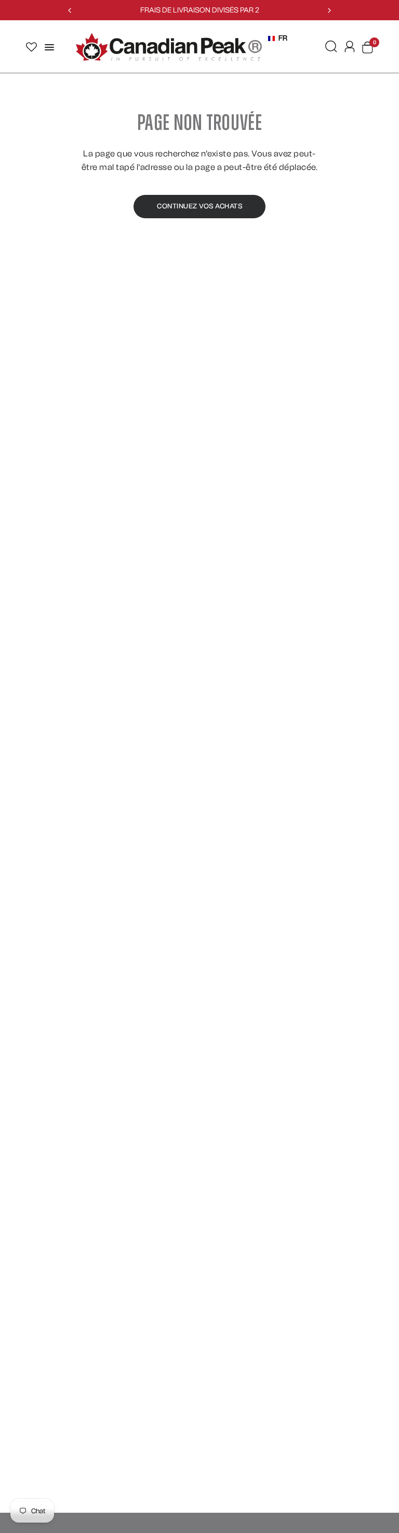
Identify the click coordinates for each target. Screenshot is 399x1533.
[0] (365, 47)
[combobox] (277, 38)
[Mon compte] (349, 46)
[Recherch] (331, 46)
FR (282, 38)
